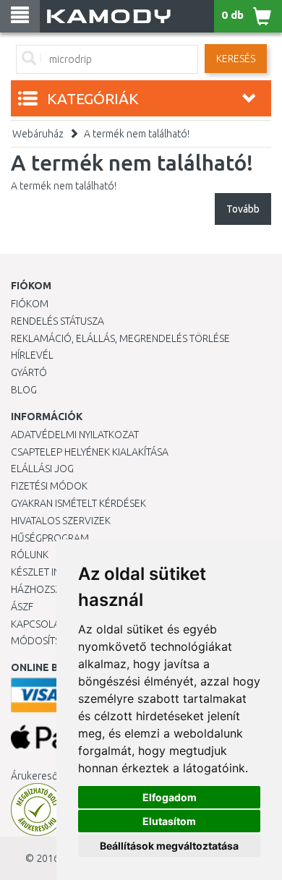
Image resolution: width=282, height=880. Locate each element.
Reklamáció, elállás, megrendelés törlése (120, 338)
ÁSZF (22, 606)
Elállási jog (42, 468)
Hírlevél (32, 355)
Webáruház (38, 134)
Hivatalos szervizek (61, 520)
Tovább (243, 209)
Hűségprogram (50, 538)
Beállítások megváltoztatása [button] (169, 846)
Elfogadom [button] (169, 797)
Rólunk (29, 554)
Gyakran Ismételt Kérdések (78, 503)
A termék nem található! (136, 134)
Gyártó (29, 372)
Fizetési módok (49, 486)
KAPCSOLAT (37, 624)
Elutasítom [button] (169, 821)
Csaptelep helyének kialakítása (89, 452)
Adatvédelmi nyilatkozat (75, 434)
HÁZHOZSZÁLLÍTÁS (53, 589)
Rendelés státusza (57, 321)
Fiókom (29, 303)
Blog (24, 390)
